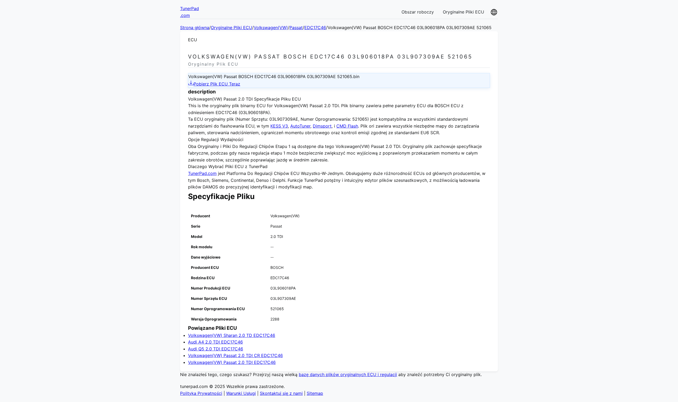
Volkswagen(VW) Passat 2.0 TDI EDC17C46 (232, 362)
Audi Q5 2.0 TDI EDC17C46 (215, 348)
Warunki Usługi (241, 393)
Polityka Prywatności (201, 393)
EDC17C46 (315, 27)
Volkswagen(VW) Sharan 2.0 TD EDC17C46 (231, 335)
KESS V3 (279, 126)
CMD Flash (347, 126)
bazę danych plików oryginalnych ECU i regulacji (348, 374)
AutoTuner (300, 126)
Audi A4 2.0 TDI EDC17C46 (215, 342)
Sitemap (315, 393)
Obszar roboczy (418, 12)
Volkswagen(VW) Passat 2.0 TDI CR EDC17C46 (235, 355)
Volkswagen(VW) (271, 27)
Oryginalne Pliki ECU (463, 12)
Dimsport (322, 126)
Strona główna (194, 27)
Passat (296, 27)
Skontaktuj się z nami (281, 393)
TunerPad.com (202, 173)
